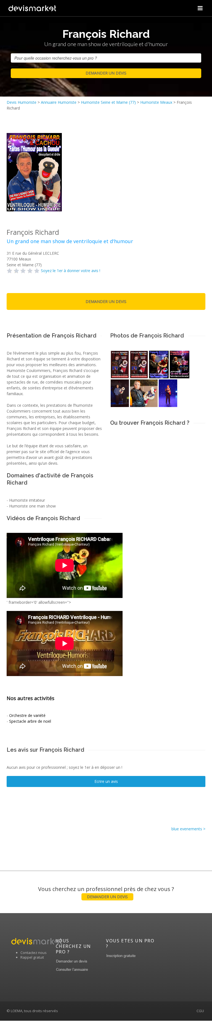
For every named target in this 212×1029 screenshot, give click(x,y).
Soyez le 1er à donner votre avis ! (70, 270)
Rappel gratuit (32, 957)
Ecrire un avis (106, 781)
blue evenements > (188, 828)
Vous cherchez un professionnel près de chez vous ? (106, 892)
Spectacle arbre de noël (30, 721)
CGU (200, 1010)
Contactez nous (33, 952)
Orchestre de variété (27, 715)
